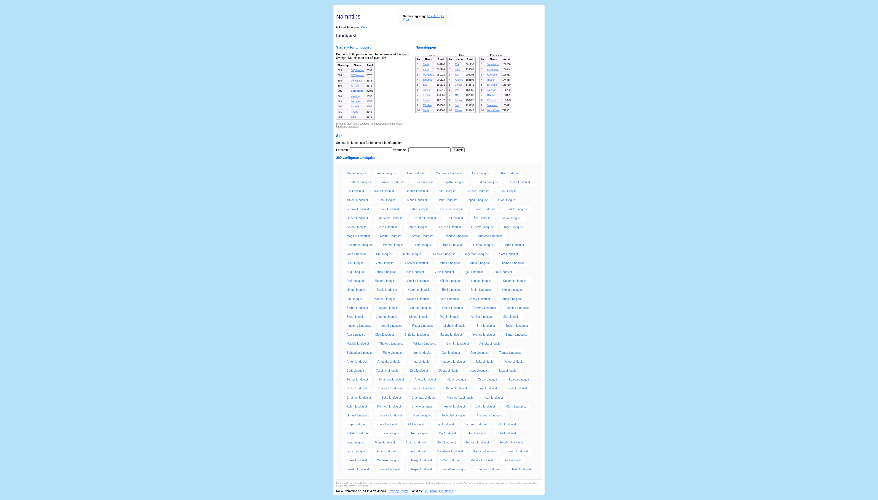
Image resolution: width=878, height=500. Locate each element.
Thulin (354, 111)
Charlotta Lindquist (424, 397)
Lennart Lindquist (478, 191)
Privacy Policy (398, 491)
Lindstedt (386, 123)
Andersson (493, 69)
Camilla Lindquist (457, 343)
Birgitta (427, 90)
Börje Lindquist (356, 424)
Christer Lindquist (416, 263)
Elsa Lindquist (356, 316)
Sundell (355, 106)
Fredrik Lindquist (517, 209)
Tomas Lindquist (510, 352)
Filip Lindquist (507, 424)
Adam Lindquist (416, 442)
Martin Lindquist (390, 236)
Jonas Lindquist (385, 272)
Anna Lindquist (387, 173)
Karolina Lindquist (485, 451)
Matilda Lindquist (358, 343)
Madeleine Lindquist (450, 451)
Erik (457, 64)
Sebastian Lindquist (360, 352)
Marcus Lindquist (450, 334)
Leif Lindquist (424, 245)
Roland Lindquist (418, 299)
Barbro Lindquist (357, 308)
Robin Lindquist (357, 406)
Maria (426, 64)
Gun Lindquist (451, 352)
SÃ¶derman (357, 70)
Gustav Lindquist (482, 227)
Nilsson (491, 79)
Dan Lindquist (356, 442)
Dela (364, 27)
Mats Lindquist (413, 254)
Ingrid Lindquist (478, 200)
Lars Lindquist (481, 173)
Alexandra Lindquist (490, 415)
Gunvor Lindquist (489, 469)
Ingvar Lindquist (388, 308)
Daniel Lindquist (417, 227)
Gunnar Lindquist (358, 209)
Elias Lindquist (416, 451)
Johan (458, 84)
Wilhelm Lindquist (389, 460)
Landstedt (341, 126)
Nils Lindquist (447, 191)
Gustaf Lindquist (421, 308)
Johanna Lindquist (456, 236)
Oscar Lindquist (488, 379)
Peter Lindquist (419, 209)
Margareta (428, 74)
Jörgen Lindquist (456, 388)
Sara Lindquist (508, 254)
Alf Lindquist (415, 424)
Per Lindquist (355, 191)
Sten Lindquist (422, 415)
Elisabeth (428, 79)
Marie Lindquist (417, 200)
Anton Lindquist (357, 361)
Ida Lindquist (355, 299)
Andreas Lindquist (490, 236)
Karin (426, 100)
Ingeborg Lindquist (453, 361)
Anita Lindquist (480, 263)
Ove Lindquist (479, 352)
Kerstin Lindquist (425, 218)
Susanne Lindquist (515, 281)
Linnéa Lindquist (357, 218)
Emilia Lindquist (390, 433)
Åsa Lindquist (356, 334)
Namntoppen (425, 47)
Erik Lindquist (416, 173)
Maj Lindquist (451, 460)
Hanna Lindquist (512, 289)
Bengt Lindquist (485, 209)
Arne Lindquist (514, 245)
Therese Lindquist (391, 343)
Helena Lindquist (450, 227)
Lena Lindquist (387, 227)
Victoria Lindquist (475, 424)
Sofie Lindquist (391, 397)
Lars (457, 69)
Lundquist (356, 80)
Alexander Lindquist (360, 245)
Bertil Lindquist (453, 245)
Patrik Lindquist (450, 316)
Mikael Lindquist (357, 200)
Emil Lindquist (451, 289)
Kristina (427, 95)
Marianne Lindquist (390, 218)
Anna (426, 69)
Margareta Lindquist (449, 173)
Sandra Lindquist (424, 388)
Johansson (493, 64)
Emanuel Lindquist (359, 397)
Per (457, 90)
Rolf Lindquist (356, 281)
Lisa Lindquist (508, 370)
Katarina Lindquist (419, 289)
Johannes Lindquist (391, 379)
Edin (353, 116)
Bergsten (356, 101)
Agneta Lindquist (490, 343)
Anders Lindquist (393, 182)
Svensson (492, 105)
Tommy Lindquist (484, 308)
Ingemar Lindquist (477, 254)
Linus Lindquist (357, 451)
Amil (430, 16)
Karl (457, 74)
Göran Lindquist (357, 227)
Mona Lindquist (385, 442)
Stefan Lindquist (422, 236)
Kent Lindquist (479, 370)
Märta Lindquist (516, 406)
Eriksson (492, 84)
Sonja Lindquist (387, 424)
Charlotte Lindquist (389, 388)
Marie (426, 110)
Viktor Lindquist (357, 388)
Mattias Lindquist (385, 299)
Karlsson (492, 74)
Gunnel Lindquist (358, 415)
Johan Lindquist (519, 182)
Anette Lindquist (425, 379)
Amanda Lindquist (389, 361)
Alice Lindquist (514, 361)
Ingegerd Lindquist (359, 325)
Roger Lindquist (422, 325)
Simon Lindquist (516, 334)
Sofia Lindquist (512, 218)
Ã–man (355, 85)
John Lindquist (356, 254)
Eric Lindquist (419, 370)
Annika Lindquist (482, 316)
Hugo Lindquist (444, 424)
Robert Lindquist (385, 281)
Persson (491, 100)
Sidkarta (536, 491)
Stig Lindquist (356, 272)
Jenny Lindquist (479, 299)
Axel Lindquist (502, 272)
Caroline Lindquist (387, 370)
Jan (457, 105)
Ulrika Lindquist (419, 316)
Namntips (348, 16)
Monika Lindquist (482, 460)
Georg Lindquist (517, 451)
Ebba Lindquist (506, 433)
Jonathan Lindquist (455, 469)
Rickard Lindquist (477, 442)
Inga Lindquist (421, 361)
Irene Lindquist (449, 299)
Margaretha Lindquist (460, 397)
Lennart (459, 100)
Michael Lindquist (454, 325)
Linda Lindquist (357, 289)
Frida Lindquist (517, 388)
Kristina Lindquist (487, 182)
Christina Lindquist (452, 209)
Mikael (458, 110)
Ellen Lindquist (476, 433)
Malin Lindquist (481, 289)
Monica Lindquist (517, 308)
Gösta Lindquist (449, 370)
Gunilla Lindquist (418, 281)
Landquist (353, 126)
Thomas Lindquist (512, 263)
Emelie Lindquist (423, 406)
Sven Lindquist (389, 209)
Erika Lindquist (485, 406)
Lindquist (357, 90)
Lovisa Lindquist (520, 379)
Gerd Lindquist (446, 442)
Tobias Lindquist (357, 379)
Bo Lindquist (455, 218)
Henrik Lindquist (449, 263)
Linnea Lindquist (484, 245)
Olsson (491, 95)
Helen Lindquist (521, 469)
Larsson (491, 90)
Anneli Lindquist (454, 406)
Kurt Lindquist (494, 397)
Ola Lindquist (512, 460)
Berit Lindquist (356, 370)
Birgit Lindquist (487, 388)
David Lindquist (387, 289)
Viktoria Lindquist (387, 316)
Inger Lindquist (514, 227)
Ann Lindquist (422, 352)
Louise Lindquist (482, 281)
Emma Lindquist (393, 245)
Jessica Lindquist (390, 415)
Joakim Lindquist (517, 325)
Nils (457, 95)
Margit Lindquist (421, 460)
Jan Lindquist (508, 191)
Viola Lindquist (444, 272)
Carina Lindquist (511, 299)
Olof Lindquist (507, 200)
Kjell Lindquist (473, 272)
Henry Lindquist (389, 469)
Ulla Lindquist (355, 263)
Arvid (436, 16)
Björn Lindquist (384, 263)
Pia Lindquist (447, 433)
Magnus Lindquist (358, 236)
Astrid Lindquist (391, 325)
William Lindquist (424, 343)
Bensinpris (446, 491)
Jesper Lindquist (421, 469)
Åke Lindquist (482, 218)
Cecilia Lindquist (444, 254)
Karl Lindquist (510, 173)
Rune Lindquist (393, 352)
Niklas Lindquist (457, 379)
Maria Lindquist (357, 173)
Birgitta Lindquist (454, 182)
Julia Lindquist (484, 361)
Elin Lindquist (415, 272)
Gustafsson (493, 110)
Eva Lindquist (424, 182)
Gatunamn (430, 491)
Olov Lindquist (384, 334)
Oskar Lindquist (452, 308)
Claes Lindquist (357, 460)
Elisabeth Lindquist (359, 182)
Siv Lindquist (511, 316)
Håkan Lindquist (450, 281)
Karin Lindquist (384, 191)
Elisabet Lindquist (416, 191)
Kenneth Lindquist (389, 406)
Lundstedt (397, 123)
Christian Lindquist (416, 334)
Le (442, 16)
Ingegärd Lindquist (454, 415)
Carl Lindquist (387, 200)
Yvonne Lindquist (483, 334)
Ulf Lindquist (384, 254)
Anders (459, 79)
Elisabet (427, 105)
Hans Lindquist (447, 200)
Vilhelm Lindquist (358, 433)
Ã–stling (355, 96)
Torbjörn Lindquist (511, 442)
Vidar (406, 19)
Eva (425, 84)
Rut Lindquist (419, 433)
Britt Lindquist (486, 325)
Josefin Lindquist (358, 469)
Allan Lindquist (386, 451)
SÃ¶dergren (357, 75)
